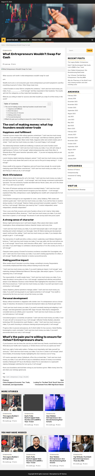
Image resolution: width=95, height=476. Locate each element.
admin (14, 64)
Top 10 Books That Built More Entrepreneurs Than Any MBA (82, 459)
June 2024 (71, 155)
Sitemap (48, 40)
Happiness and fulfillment (15, 109)
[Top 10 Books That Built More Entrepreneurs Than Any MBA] (83, 443)
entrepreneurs (14, 377)
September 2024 (73, 146)
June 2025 (71, 119)
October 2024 (72, 143)
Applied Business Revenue (76, 189)
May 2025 (71, 122)
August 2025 (72, 113)
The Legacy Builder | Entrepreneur (10, 417)
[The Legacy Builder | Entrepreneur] (11, 402)
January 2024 (72, 158)
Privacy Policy (37, 40)
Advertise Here (12, 40)
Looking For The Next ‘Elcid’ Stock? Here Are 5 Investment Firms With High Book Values (48, 382)
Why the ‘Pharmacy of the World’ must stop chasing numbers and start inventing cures (79, 82)
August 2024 (72, 149)
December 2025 (72, 101)
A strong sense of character (16, 113)
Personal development (14, 117)
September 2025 (73, 110)
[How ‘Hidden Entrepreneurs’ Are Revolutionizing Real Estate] (55, 402)
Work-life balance (13, 111)
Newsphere (53, 474)
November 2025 (72, 104)
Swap (20, 377)
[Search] (92, 40)
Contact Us (25, 40)
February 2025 (72, 131)
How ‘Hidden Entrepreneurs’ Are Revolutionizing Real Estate (54, 419)
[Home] (4, 40)
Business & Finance (74, 169)
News (69, 178)
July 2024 (71, 152)
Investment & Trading (74, 175)
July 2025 (71, 116)
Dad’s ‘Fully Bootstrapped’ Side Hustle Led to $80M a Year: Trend (33, 419)
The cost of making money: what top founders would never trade (25, 107)
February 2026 (72, 95)
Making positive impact (14, 115)
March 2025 (71, 128)
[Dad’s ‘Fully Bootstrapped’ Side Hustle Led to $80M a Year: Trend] (33, 402)
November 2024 (72, 140)
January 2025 (72, 134)
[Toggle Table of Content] (48, 104)
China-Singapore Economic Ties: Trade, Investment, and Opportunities (16, 382)
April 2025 (71, 125)
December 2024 (72, 137)
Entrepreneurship (7, 50)
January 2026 (72, 98)
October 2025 (72, 107)
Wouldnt (26, 377)
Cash (7, 377)
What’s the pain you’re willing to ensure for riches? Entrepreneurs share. (27, 119)
